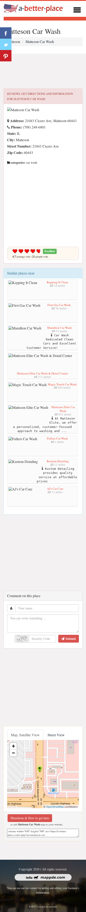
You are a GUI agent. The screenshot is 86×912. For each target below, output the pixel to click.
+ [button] (13, 746)
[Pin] (5, 55)
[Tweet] (5, 44)
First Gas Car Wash (59, 305)
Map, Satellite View (25, 734)
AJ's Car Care (55, 489)
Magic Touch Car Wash (62, 384)
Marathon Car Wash (59, 328)
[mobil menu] (77, 9)
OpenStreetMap (55, 806)
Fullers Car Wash (57, 438)
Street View (56, 734)
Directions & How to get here (30, 818)
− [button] (13, 753)
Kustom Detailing (58, 461)
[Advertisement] (43, 71)
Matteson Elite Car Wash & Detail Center (42, 373)
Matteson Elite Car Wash (63, 409)
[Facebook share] (5, 33)
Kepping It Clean (57, 282)
